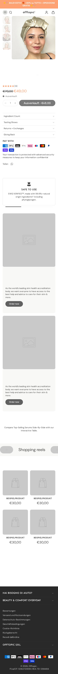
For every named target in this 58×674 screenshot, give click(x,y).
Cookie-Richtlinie (11, 628)
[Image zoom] (33, 37)
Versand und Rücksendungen (17, 615)
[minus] (5, 103)
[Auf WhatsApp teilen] (12, 164)
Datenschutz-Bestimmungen (16, 619)
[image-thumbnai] (7, 20)
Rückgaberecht (10, 632)
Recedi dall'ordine (11, 637)
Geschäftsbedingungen (14, 624)
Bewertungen (9, 611)
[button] (37, 103)
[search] (10, 12)
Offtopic (33, 666)
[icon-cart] (52, 12)
